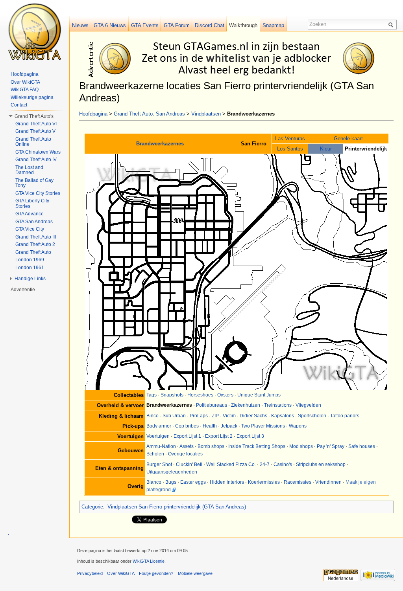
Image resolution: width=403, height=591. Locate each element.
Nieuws (80, 25)
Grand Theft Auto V (35, 131)
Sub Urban (174, 415)
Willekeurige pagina (32, 97)
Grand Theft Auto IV (36, 159)
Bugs (170, 482)
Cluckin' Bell (189, 464)
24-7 (265, 464)
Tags (151, 395)
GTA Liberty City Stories (32, 203)
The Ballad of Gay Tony (34, 183)
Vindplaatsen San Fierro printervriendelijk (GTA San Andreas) (176, 507)
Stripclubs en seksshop (321, 464)
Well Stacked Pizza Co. (231, 464)
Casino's (283, 464)
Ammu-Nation (161, 446)
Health (210, 426)
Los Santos (290, 149)
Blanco (153, 482)
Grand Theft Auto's (34, 116)
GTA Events (145, 25)
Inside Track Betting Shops (256, 446)
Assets (186, 446)
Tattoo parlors (344, 415)
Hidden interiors (227, 482)
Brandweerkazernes (160, 144)
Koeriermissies (264, 482)
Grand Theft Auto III (35, 237)
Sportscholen (312, 415)
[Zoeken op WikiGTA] (392, 24)
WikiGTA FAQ (25, 89)
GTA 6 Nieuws (110, 25)
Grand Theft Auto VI (36, 124)
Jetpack (229, 426)
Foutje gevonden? (156, 573)
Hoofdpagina (93, 114)
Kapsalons (282, 415)
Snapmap (273, 25)
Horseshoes (200, 395)
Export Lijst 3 (250, 436)
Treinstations (278, 405)
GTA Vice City (29, 229)
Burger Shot (159, 464)
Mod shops (301, 446)
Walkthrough (243, 25)
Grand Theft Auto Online (33, 141)
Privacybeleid (90, 573)
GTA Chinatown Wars (38, 152)
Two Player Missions (263, 426)
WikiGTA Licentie (149, 561)
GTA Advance (29, 214)
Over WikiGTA (25, 82)
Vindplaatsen (206, 114)
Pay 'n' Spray (330, 446)
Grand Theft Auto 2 (35, 244)
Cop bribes (187, 426)
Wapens (298, 426)
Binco (152, 415)
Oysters (225, 395)
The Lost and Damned (29, 170)
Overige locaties (185, 454)
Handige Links (30, 278)
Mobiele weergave (195, 573)
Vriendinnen (328, 482)
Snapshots (172, 395)
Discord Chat (209, 25)
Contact (19, 105)
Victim (229, 415)
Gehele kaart (348, 138)
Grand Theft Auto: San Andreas (149, 114)
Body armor (158, 426)
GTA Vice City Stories (37, 193)
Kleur (326, 149)
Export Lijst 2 (219, 436)
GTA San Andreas (34, 221)
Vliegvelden (308, 405)
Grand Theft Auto (33, 252)
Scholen (155, 454)
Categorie (92, 507)
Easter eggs (193, 482)
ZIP (215, 415)
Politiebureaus (211, 405)
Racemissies (297, 482)
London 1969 (29, 259)
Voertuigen (158, 436)
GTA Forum (177, 25)
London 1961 (29, 267)
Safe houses (361, 446)
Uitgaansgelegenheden (171, 472)
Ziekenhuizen (245, 405)
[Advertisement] (237, 58)
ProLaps (199, 415)
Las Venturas (290, 138)
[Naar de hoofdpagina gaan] (34, 31)
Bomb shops (211, 446)
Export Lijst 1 (187, 436)
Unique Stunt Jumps (259, 395)
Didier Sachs (253, 415)
